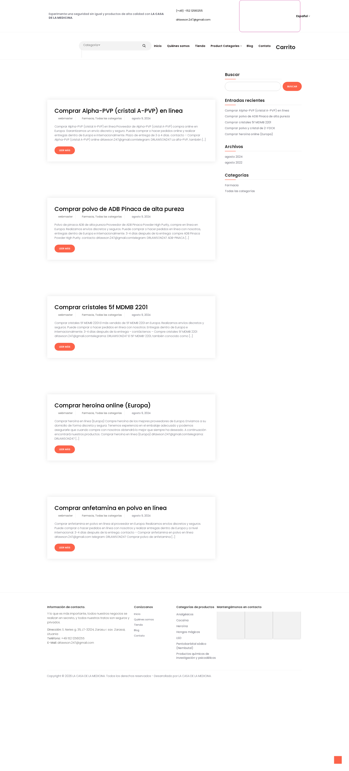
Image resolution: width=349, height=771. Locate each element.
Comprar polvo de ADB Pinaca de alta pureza (119, 209)
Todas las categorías (108, 118)
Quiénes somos (144, 619)
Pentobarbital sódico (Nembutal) (191, 646)
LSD (178, 638)
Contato (139, 635)
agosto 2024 (234, 157)
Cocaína (182, 620)
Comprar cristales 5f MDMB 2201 (101, 307)
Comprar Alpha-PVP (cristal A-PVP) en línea (119, 111)
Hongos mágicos (188, 632)
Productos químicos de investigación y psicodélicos (196, 656)
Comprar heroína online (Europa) (103, 405)
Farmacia (88, 118)
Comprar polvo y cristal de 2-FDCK (250, 128)
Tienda (138, 625)
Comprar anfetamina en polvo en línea (111, 508)
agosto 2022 (233, 162)
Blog (136, 630)
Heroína (182, 626)
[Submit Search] (144, 45)
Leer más (64, 150)
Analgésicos (184, 614)
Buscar (232, 74)
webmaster (65, 118)
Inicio (137, 614)
